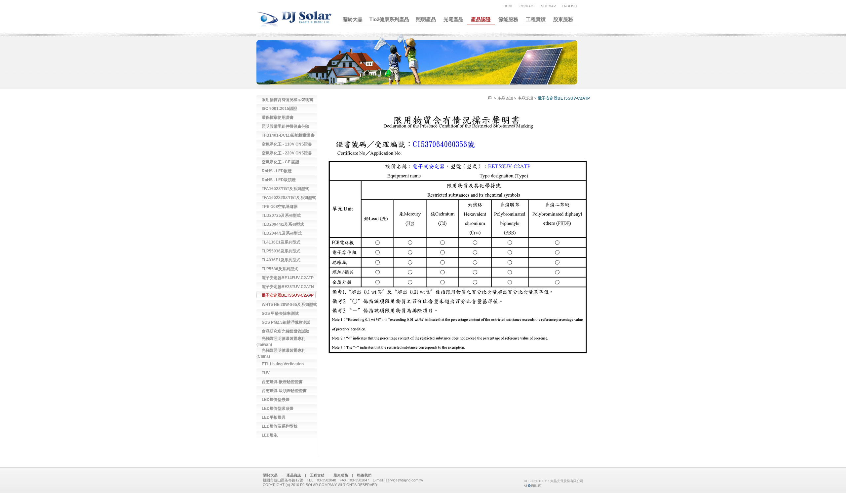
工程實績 (536, 19)
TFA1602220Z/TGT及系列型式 (289, 197)
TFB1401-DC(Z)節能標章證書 (288, 135)
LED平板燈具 (274, 417)
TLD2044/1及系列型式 (282, 233)
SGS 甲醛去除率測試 (280, 313)
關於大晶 (353, 19)
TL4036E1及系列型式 (281, 260)
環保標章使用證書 (277, 117)
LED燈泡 (270, 435)
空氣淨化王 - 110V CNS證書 (287, 144)
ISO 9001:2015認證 (279, 108)
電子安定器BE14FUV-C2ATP (288, 278)
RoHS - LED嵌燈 (277, 171)
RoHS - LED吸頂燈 (279, 180)
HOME (509, 6)
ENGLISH (569, 6)
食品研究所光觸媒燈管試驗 (285, 331)
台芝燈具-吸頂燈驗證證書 (284, 390)
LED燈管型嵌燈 (275, 399)
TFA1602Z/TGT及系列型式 (285, 188)
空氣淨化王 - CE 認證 (280, 162)
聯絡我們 (364, 475)
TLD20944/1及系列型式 (283, 224)
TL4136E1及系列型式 (281, 242)
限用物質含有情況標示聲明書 (287, 99)
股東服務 (563, 19)
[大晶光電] (532, 486)
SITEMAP (548, 6)
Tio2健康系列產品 (389, 19)
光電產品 (453, 19)
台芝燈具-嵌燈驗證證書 (282, 381)
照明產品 (426, 19)
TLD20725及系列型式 (281, 215)
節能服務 (508, 19)
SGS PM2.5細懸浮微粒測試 (286, 322)
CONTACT (527, 6)
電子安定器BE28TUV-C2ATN (288, 286)
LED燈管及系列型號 (279, 426)
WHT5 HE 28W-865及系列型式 (289, 304)
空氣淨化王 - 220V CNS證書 (287, 153)
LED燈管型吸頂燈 (277, 408)
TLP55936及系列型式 (281, 251)
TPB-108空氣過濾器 (280, 206)
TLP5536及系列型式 (280, 269)
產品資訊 (294, 475)
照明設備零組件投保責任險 (285, 126)
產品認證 (481, 19)
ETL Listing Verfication (283, 364)
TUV (266, 373)
